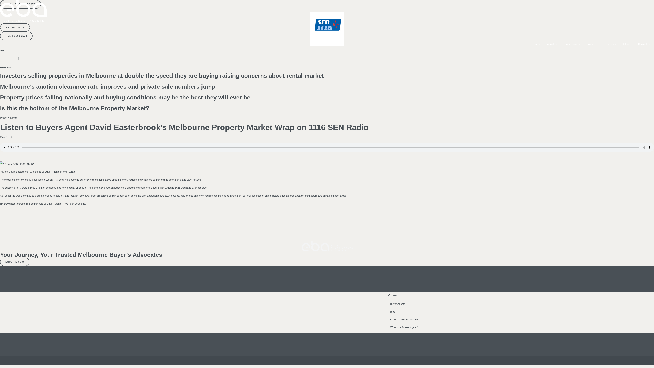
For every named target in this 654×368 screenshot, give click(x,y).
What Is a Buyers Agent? (404, 327)
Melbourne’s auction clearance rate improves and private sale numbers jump (107, 86)
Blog (392, 311)
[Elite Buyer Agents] (23, 20)
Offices (627, 44)
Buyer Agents (397, 303)
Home (537, 44)
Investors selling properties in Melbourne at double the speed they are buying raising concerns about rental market (162, 75)
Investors (592, 44)
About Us (552, 44)
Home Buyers (572, 44)
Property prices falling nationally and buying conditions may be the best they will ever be (125, 97)
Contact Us (644, 44)
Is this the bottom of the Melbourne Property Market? (74, 108)
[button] (4, 58)
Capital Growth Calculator (404, 319)
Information (610, 44)
